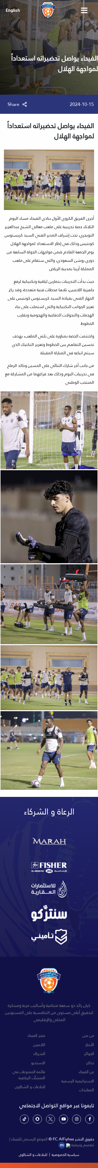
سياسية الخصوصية (65, 1154)
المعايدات (86, 1090)
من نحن (88, 1036)
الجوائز (89, 1054)
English (13, 10)
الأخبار (89, 1045)
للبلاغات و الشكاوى (30, 1087)
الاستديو (38, 1063)
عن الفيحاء (86, 1072)
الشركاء (39, 1054)
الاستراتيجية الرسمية (77, 1081)
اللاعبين (39, 1045)
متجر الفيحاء (36, 1036)
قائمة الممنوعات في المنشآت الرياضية (29, 1075)
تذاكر (90, 1063)
